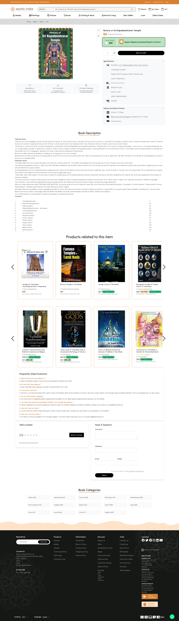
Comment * (99, 429)
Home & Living (59, 559)
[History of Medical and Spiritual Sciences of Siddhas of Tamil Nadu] (111, 347)
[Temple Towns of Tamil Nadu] (111, 281)
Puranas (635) (83, 497)
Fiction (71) (82, 512)
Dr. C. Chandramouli (30, 289)
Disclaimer (80, 540)
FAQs (100, 544)
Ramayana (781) (110, 497)
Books (35, 22)
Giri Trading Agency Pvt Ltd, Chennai (133, 65)
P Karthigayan (104, 354)
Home (29, 22)
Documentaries (104, 555)
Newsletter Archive (105, 548)
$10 (111, 43)
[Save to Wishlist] (99, 31)
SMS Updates (125, 570)
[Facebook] (143, 541)
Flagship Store (146, 558)
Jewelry (57, 548)
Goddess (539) (58, 505)
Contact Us (124, 540)
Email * (97, 459)
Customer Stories (104, 563)
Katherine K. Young (30, 354)
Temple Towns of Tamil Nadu (108, 284)
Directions (144, 566)
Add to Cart (141, 53)
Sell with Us (124, 548)
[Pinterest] (150, 541)
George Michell (105, 289)
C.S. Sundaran (142, 356)
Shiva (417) (31, 512)
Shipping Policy (82, 552)
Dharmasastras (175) (34, 505)
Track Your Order (126, 559)
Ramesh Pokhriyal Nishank (70, 289)
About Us (101, 540)
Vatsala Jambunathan (145, 289)
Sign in (147, 2)
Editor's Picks (103, 567)
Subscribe (43, 542)
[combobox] (94, 9)
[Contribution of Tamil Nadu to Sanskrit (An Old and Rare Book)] (149, 347)
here (67, 411)
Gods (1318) (133, 505)
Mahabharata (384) (136, 497)
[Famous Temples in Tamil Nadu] (73, 281)
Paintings (58, 555)
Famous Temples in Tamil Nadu (71, 284)
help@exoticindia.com (116, 405)
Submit (104, 475)
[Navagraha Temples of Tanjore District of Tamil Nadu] (149, 281)
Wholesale (124, 552)
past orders (83, 411)
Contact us (158, 2)
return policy (156, 393)
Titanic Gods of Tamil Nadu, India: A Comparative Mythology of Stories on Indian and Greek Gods (73, 352)
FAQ (167, 2)
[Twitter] (146, 541)
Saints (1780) (109, 505)
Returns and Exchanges (120, 117)
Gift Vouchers (125, 563)
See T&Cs (33, 92)
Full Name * (99, 446)
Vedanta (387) (109, 512)
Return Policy (81, 544)
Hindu (42, 22)
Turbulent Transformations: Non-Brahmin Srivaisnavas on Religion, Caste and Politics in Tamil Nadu (33, 352)
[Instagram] (154, 541)
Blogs (100, 552)
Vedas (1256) (32, 497)
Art (47, 22)
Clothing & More (60, 552)
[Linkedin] (157, 541)
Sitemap (123, 567)
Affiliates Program (127, 555)
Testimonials (103, 559)
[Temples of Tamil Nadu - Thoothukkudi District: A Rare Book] (35, 281)
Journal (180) (58, 512)
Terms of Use (130, 471)
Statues (57, 540)
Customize (124, 544)
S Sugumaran (66, 354)
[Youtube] (161, 541)
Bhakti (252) (83, 505)
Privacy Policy (139, 471)
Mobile (119, 459)
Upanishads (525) (59, 497)
